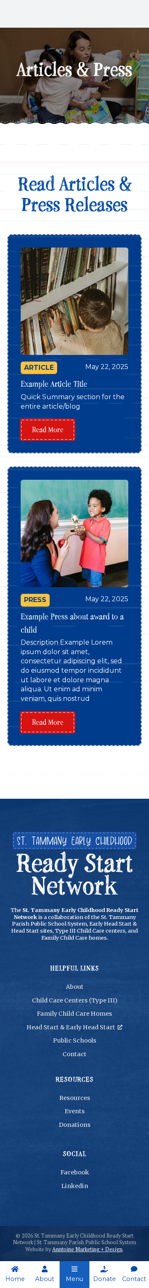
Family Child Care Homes (74, 1013)
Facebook (74, 1172)
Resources (74, 1098)
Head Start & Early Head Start (74, 1027)
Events (75, 1111)
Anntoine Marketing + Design (87, 1249)
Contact (74, 1054)
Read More (47, 429)
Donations (75, 1124)
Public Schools (74, 1040)
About (75, 986)
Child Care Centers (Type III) (75, 1000)
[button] (74, 1274)
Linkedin (74, 1186)
